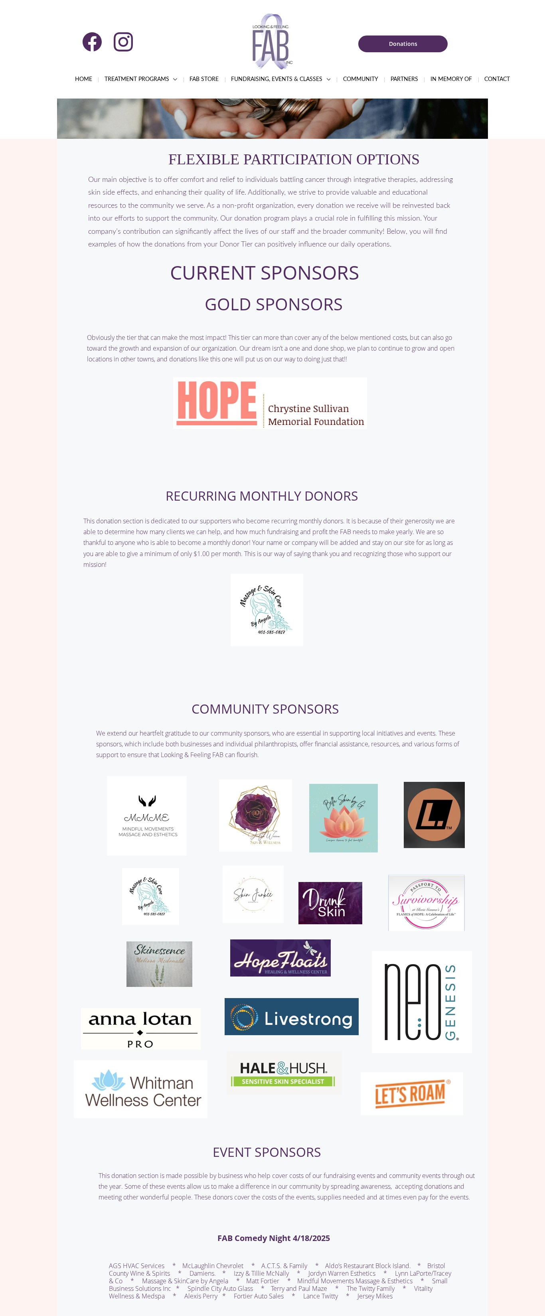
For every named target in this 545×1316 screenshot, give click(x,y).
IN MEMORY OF (451, 79)
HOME (83, 79)
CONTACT (497, 79)
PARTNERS (404, 79)
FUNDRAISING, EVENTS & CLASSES (277, 79)
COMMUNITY (360, 79)
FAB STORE (204, 79)
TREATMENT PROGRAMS (138, 79)
